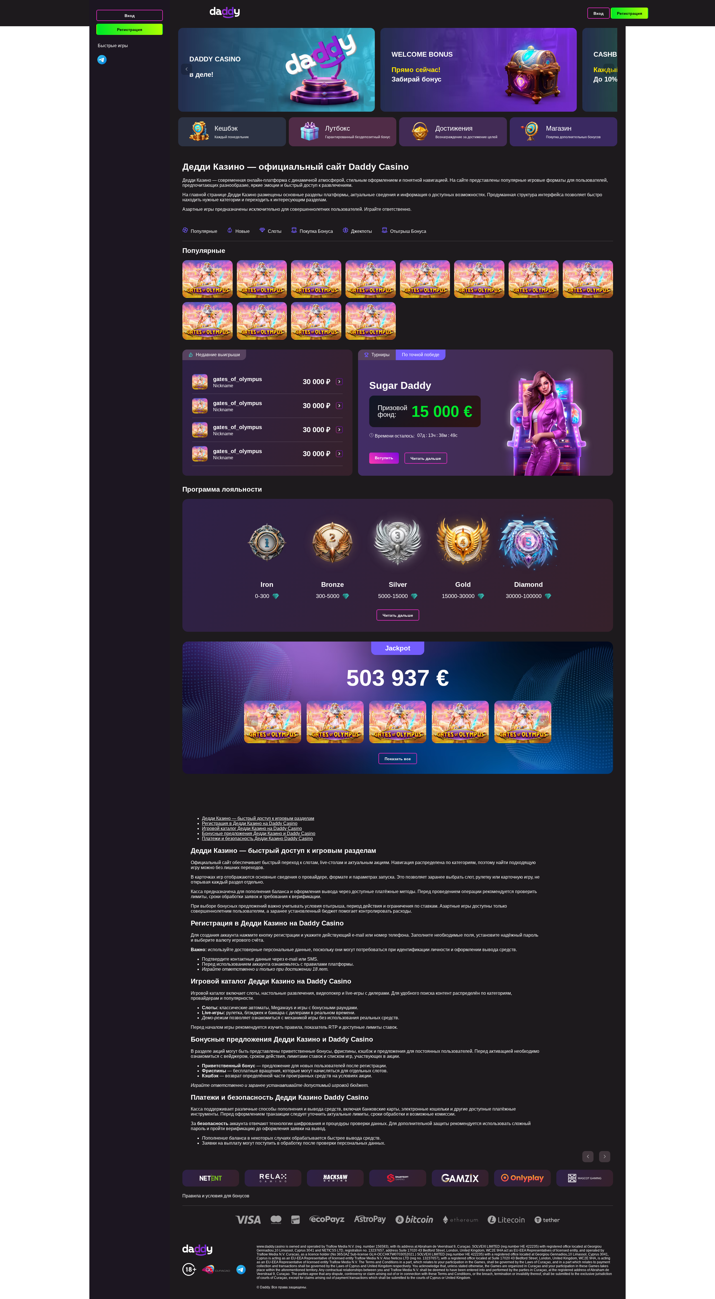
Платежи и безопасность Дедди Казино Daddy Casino (257, 838)
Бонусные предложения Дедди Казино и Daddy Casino (258, 833)
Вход (130, 15)
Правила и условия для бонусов (215, 1195)
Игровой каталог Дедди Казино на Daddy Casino (252, 828)
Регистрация (129, 29)
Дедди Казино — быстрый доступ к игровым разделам (258, 818)
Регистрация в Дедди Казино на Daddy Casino (249, 823)
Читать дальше (426, 458)
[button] (186, 69)
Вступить (384, 458)
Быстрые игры (113, 45)
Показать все (398, 759)
